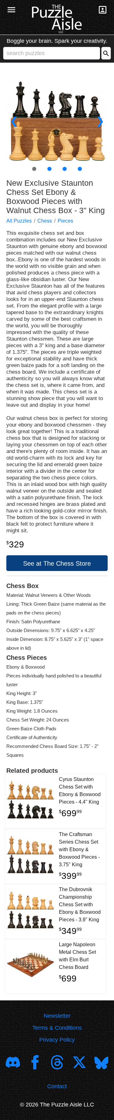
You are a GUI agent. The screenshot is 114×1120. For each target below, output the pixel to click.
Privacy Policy (57, 1040)
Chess (44, 220)
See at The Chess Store (57, 563)
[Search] (106, 53)
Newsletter (57, 1016)
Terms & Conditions (57, 1028)
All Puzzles (19, 220)
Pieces (65, 220)
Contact (57, 1086)
